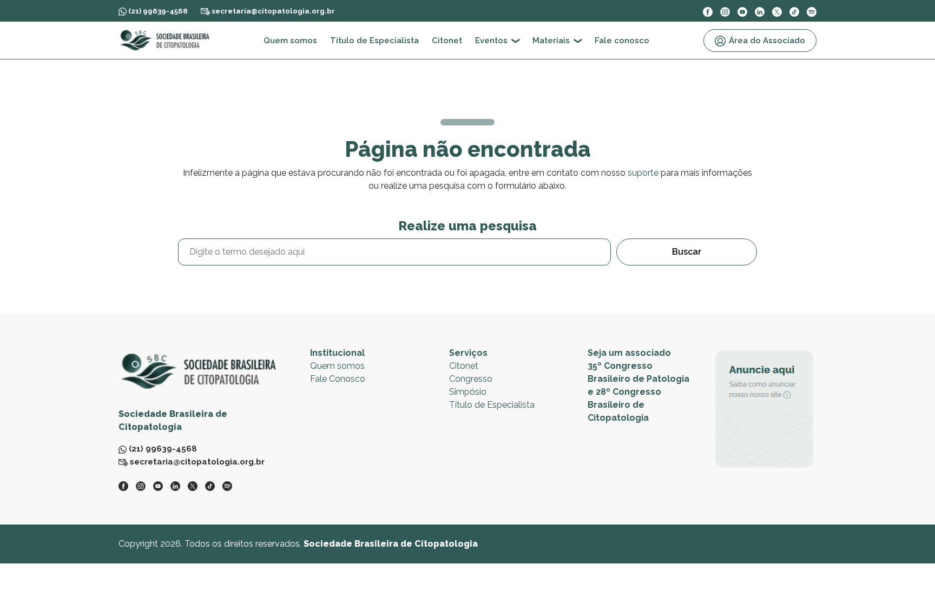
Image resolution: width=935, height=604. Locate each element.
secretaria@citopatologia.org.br (272, 10)
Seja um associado (629, 353)
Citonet (447, 40)
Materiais (551, 40)
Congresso (470, 379)
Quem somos (290, 40)
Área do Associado (767, 40)
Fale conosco (622, 40)
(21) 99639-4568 (157, 10)
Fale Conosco (337, 379)
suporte (643, 173)
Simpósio (467, 392)
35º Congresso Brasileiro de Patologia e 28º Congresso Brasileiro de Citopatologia (638, 392)
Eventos (491, 40)
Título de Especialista (374, 40)
